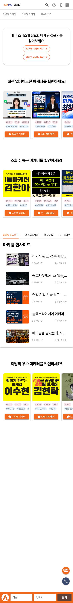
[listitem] (36, 259)
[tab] (9, 14)
